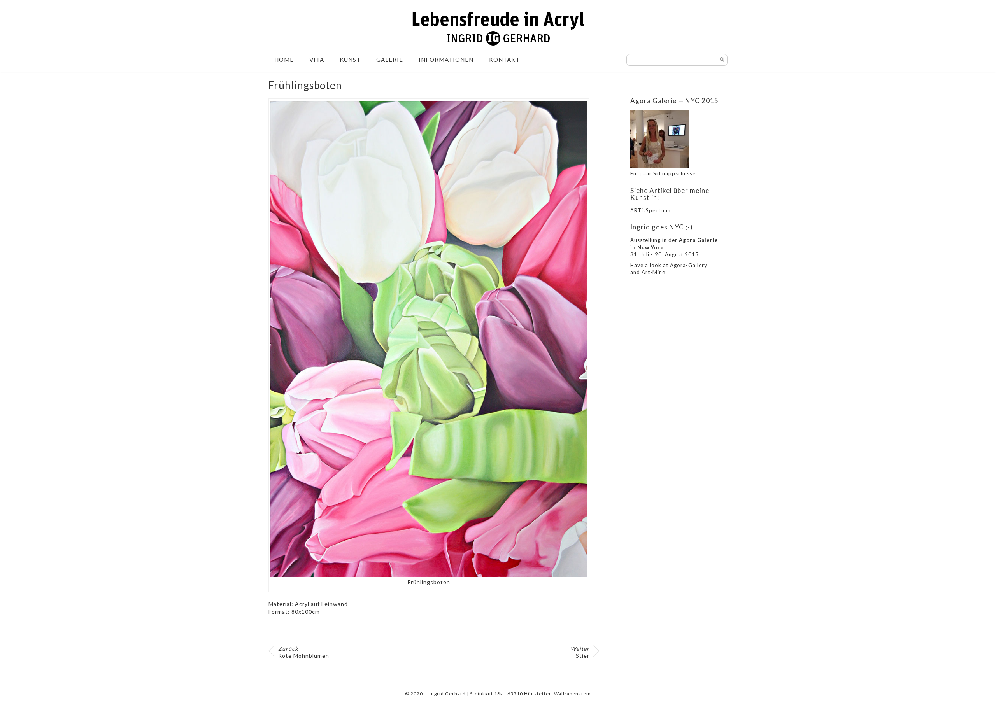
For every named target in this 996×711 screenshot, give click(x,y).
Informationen (446, 59)
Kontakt (504, 59)
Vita (316, 59)
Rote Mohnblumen (303, 652)
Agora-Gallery (688, 265)
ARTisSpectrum (650, 210)
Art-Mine (653, 272)
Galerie (389, 59)
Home (284, 59)
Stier (579, 652)
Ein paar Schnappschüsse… (665, 173)
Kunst (350, 59)
